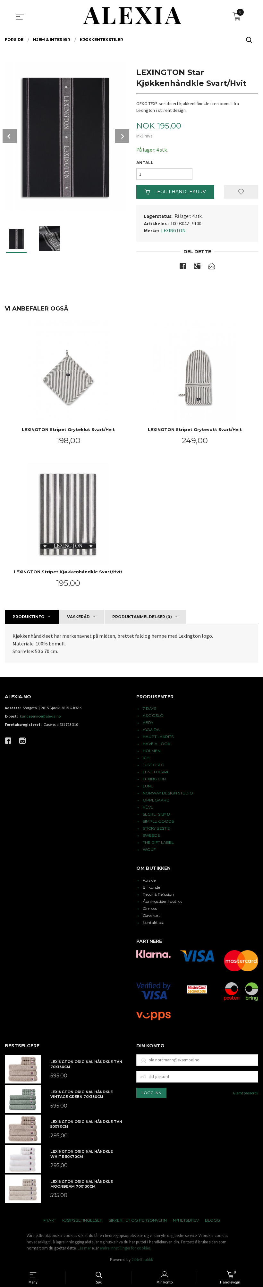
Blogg (212, 1220)
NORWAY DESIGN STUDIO (168, 793)
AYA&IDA (151, 729)
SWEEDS (151, 835)
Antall (144, 162)
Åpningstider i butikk (162, 901)
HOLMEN (151, 750)
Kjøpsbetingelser (82, 1220)
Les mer (84, 1248)
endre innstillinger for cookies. (125, 1248)
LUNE (148, 786)
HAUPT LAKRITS (158, 736)
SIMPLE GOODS (158, 821)
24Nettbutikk (142, 1259)
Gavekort (151, 915)
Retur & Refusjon (158, 894)
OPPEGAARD (156, 800)
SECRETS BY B (156, 814)
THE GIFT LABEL (158, 842)
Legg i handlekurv (179, 192)
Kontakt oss (153, 922)
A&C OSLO (153, 715)
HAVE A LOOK (156, 743)
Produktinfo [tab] (29, 616)
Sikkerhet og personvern (138, 1220)
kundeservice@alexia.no (40, 716)
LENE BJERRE (156, 771)
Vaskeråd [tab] (78, 616)
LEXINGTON (173, 231)
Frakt (49, 1220)
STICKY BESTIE (156, 828)
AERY (148, 722)
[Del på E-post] (211, 267)
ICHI (146, 757)
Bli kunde (151, 887)
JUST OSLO (154, 764)
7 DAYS (149, 708)
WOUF (149, 849)
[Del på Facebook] (183, 267)
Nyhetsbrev (186, 1220)
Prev (10, 136)
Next (122, 136)
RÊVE (148, 807)
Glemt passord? (245, 1093)
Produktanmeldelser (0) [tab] (142, 616)
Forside (149, 880)
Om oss (150, 908)
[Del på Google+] (197, 267)
